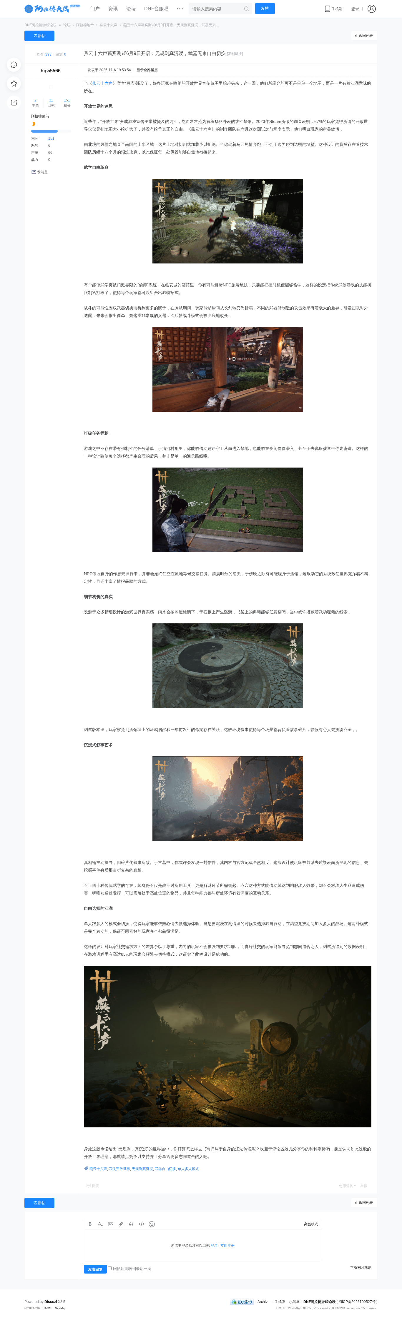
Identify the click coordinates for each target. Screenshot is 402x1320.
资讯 (113, 8)
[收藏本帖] (14, 83)
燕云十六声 (108, 25)
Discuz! (50, 1302)
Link (121, 1224)
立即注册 (227, 1246)
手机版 (280, 1302)
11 (51, 100)
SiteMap (60, 1308)
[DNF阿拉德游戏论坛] (52, 9)
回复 (95, 1186)
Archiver (264, 1302)
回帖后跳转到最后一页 (132, 1268)
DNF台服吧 (156, 8)
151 (67, 100)
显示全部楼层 (147, 70)
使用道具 (346, 1186)
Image (111, 1224)
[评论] (14, 65)
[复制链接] (235, 54)
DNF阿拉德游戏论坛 (40, 25)
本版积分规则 (360, 1267)
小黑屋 (294, 1302)
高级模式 (311, 1224)
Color (100, 1224)
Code (141, 1224)
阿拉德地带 (85, 25)
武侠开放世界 (119, 1169)
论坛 (131, 8)
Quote (131, 1224)
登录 (355, 8)
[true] (246, 8)
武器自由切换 (165, 1169)
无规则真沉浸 (142, 1169)
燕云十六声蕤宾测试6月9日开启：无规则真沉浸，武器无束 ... (171, 25)
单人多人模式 (188, 1169)
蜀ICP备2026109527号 (357, 1302)
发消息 (42, 172)
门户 (95, 8)
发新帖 (39, 36)
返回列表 (366, 36)
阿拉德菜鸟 (40, 116)
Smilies (152, 1224)
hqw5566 (51, 70)
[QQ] (242, 1302)
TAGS (47, 1308)
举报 (363, 1186)
